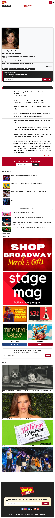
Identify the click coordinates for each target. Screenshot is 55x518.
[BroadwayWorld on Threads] (35, 509)
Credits (20, 68)
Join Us (22, 512)
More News (46, 155)
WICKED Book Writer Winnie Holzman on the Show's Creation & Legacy (29, 227)
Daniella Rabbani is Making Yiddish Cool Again (23, 212)
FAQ (33, 68)
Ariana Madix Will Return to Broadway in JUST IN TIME (16, 419)
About (13, 512)
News (12, 68)
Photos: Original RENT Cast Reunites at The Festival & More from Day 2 (21, 473)
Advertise (9, 512)
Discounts (40, 344)
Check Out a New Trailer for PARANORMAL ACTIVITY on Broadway (28, 217)
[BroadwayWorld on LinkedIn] (28, 509)
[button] (50, 2)
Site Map (40, 512)
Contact (18, 512)
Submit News (28, 512)
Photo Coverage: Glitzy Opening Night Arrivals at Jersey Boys (18, 60)
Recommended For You (8, 171)
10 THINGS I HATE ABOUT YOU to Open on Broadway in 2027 (18, 446)
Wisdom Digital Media (24, 514)
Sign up (48, 355)
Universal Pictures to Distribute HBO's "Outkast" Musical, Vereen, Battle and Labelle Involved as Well (32, 135)
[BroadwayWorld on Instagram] (25, 509)
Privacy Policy (42, 514)
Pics (6, 68)
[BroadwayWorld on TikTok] (32, 509)
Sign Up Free (47, 79)
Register (42, 2)
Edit (27, 68)
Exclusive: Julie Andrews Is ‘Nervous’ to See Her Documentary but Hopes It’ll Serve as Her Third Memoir (26, 391)
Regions (34, 512)
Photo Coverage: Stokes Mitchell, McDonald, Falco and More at (18, 56)
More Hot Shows (14, 344)
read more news (49, 66)
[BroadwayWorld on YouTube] (38, 509)
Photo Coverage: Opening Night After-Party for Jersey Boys (17, 63)
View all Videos (6, 233)
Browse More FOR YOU (26, 208)
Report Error (45, 512)
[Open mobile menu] (53, 2)
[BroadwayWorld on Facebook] (22, 509)
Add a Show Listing (6, 5)
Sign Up (36, 164)
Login (46, 2)
